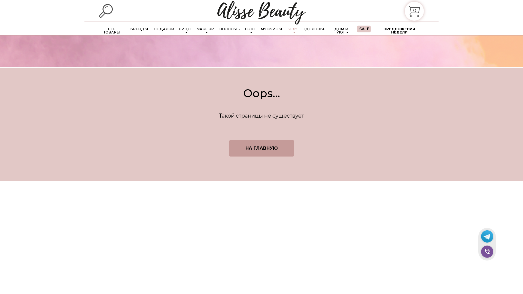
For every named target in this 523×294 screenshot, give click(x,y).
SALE (364, 29)
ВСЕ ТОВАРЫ (112, 30)
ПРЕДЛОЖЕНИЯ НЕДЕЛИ (399, 30)
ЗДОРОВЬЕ (314, 28)
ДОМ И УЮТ (341, 30)
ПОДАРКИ (164, 28)
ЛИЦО (185, 29)
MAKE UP (205, 29)
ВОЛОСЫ (228, 28)
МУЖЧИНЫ (271, 28)
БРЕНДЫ (139, 28)
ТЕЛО (250, 29)
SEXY (292, 29)
